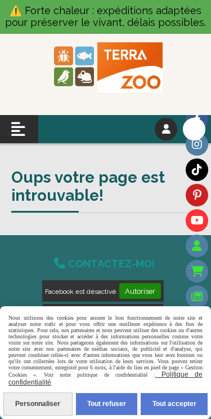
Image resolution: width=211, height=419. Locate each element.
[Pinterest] (197, 195)
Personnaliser (37, 404)
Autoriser (140, 290)
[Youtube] (197, 220)
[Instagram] (197, 144)
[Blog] (197, 296)
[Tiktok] (197, 169)
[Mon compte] (197, 246)
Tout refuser (106, 404)
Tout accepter (174, 404)
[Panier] (197, 271)
